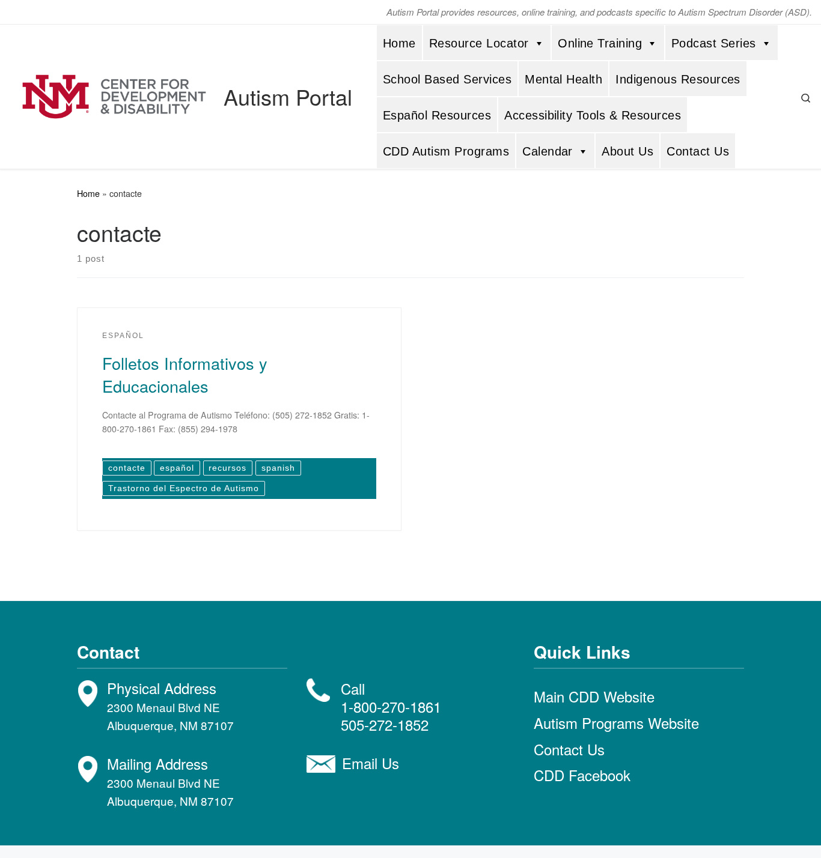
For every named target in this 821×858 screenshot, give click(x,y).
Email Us (370, 762)
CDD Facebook (582, 774)
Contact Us (698, 151)
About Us (627, 151)
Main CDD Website (594, 696)
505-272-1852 (385, 724)
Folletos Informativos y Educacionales (184, 374)
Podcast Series (713, 43)
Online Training (600, 43)
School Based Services (447, 79)
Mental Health (563, 79)
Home (399, 43)
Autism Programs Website (616, 722)
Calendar (547, 151)
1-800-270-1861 (391, 706)
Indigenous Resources (677, 79)
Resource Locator (479, 43)
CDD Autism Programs (446, 151)
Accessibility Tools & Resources (592, 115)
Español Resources (437, 115)
